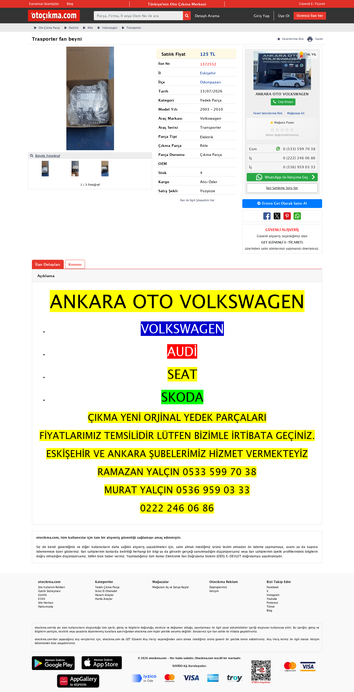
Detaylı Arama (207, 15)
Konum (75, 264)
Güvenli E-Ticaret (312, 4)
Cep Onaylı (285, 101)
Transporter (133, 27)
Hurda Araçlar (103, 598)
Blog (70, 4)
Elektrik (74, 27)
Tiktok (271, 606)
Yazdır (319, 38)
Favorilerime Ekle (293, 38)
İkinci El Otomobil (106, 591)
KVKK (41, 598)
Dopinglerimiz (218, 587)
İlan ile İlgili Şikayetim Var (197, 200)
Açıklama (45, 275)
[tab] (177, 275)
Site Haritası (45, 602)
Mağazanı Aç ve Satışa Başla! (170, 587)
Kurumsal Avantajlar (44, 4)
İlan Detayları (47, 264)
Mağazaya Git (296, 113)
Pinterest (272, 602)
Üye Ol (283, 15)
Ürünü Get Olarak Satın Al (284, 203)
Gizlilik (42, 594)
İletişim (214, 591)
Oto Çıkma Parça (49, 27)
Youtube (272, 598)
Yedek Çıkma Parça (107, 587)
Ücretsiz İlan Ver (310, 16)
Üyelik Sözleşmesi (49, 591)
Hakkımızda (45, 606)
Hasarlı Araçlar (104, 594)
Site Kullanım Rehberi (51, 587)
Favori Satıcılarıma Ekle (267, 113)
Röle (90, 27)
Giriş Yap (262, 15)
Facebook (273, 587)
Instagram (273, 594)
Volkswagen (109, 27)
